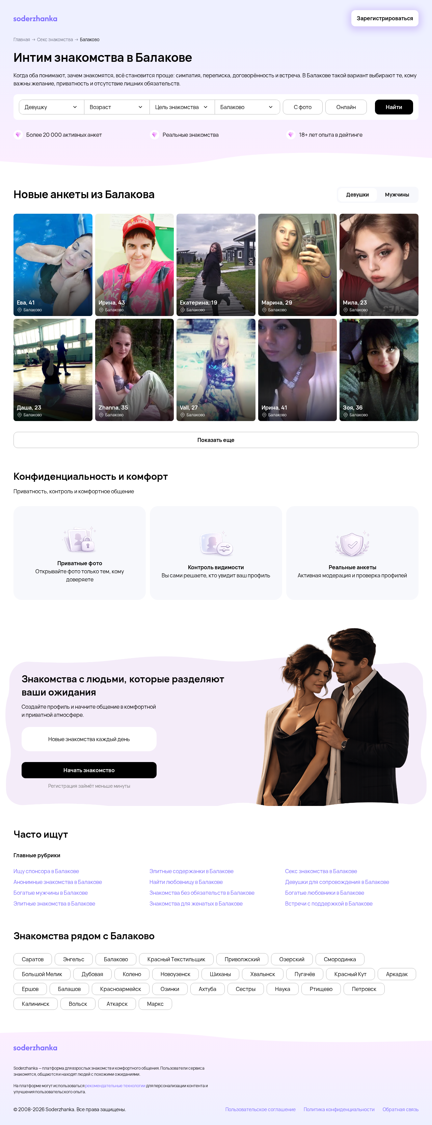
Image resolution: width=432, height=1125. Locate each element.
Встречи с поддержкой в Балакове (329, 903)
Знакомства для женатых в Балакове (196, 903)
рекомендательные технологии (115, 1086)
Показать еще (216, 440)
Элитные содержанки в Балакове (192, 871)
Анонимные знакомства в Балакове (58, 882)
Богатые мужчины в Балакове (51, 892)
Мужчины (397, 194)
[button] (33, 959)
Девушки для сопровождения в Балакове (337, 882)
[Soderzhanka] (35, 18)
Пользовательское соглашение (260, 1109)
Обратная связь (400, 1109)
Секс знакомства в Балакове (321, 871)
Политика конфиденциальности (339, 1109)
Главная (22, 39)
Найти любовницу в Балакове (186, 882)
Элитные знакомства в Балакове (54, 903)
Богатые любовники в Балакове (324, 892)
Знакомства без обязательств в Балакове (202, 892)
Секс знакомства (55, 39)
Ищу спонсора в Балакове (46, 871)
